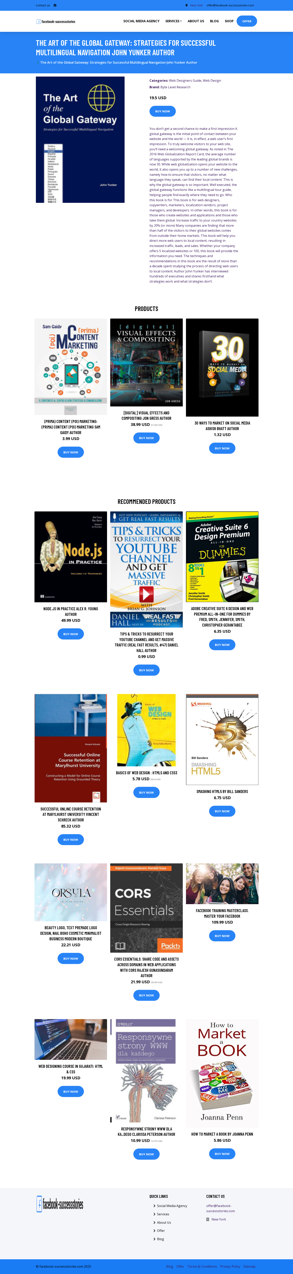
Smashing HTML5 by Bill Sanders (222, 791)
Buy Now (162, 111)
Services (163, 1214)
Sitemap (249, 1266)
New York (196, 5)
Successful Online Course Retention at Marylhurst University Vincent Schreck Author (70, 814)
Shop (229, 21)
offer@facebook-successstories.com (230, 5)
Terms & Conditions (202, 1266)
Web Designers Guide (185, 80)
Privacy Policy (230, 1266)
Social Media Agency (141, 21)
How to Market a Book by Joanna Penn (222, 1133)
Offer (246, 21)
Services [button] (172, 21)
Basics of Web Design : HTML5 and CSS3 (146, 772)
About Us (196, 21)
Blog (214, 21)
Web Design (212, 80)
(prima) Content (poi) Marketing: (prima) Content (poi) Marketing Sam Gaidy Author (70, 427)
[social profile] (55, 5)
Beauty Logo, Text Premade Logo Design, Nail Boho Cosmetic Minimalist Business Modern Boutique (70, 933)
